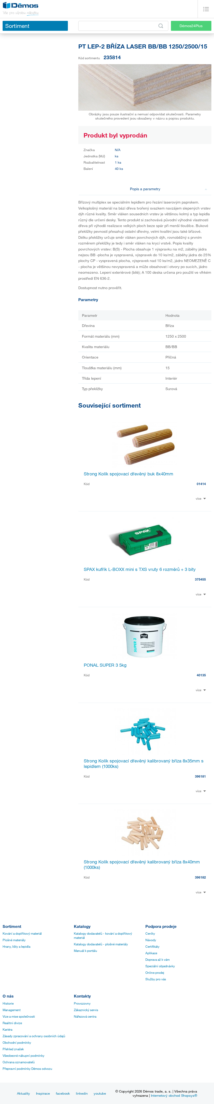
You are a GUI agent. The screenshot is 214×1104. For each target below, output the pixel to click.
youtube (100, 1093)
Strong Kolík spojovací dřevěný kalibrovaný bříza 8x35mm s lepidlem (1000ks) (144, 763)
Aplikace (151, 953)
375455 (200, 579)
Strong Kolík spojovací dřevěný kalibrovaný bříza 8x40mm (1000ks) (142, 864)
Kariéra (7, 1029)
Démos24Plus (191, 25)
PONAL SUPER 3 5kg (105, 665)
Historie (8, 1003)
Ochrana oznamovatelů (19, 1062)
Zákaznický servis (86, 1010)
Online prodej (154, 972)
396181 (200, 776)
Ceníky (150, 933)
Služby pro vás (155, 979)
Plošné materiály (14, 940)
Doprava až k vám (157, 959)
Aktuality (23, 1093)
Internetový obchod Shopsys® (174, 1095)
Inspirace (43, 1093)
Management (12, 1010)
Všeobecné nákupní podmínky (23, 1055)
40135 (201, 675)
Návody (150, 940)
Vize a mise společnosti (19, 1016)
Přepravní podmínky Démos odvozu (27, 1068)
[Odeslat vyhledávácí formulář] (160, 25)
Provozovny (82, 1003)
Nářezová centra (85, 1016)
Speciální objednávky (160, 966)
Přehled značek (13, 1049)
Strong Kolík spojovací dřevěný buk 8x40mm (128, 473)
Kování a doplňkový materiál (22, 933)
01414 (201, 484)
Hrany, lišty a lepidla (16, 946)
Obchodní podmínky (17, 1042)
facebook (63, 1093)
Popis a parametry (145, 189)
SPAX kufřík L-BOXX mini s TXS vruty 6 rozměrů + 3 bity (140, 569)
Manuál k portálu (85, 950)
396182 (200, 877)
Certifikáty (152, 946)
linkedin (82, 1093)
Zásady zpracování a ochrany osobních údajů (34, 1036)
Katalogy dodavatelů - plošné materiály (101, 944)
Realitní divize (12, 1023)
